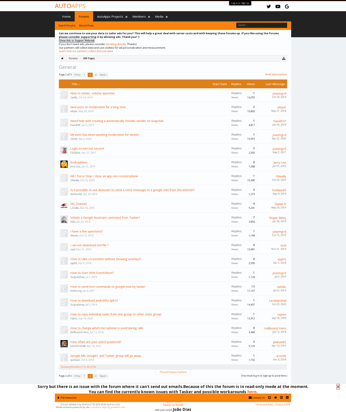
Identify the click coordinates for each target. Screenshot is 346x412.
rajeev (73, 318)
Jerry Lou (75, 166)
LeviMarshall (277, 300)
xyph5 (73, 263)
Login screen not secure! (87, 148)
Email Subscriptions (276, 74)
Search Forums (66, 25)
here (251, 391)
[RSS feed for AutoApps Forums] (287, 397)
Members (139, 16)
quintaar (75, 360)
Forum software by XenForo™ (90, 404)
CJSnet (73, 139)
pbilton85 (279, 342)
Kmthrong (75, 290)
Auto (70, 6)
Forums (84, 16)
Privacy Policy (282, 404)
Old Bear (75, 152)
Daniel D (280, 204)
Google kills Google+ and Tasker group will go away (105, 356)
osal (72, 249)
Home (66, 16)
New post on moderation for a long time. (98, 107)
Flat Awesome (68, 397)
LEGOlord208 (77, 346)
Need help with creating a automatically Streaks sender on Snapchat (117, 121)
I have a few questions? (86, 231)
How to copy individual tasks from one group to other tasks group (115, 314)
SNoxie (74, 235)
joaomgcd (279, 93)
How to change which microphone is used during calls (106, 328)
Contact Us (258, 397)
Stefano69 (76, 194)
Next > (103, 74)
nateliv (281, 287)
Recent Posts (86, 25)
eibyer (73, 111)
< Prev (76, 74)
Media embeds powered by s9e (73, 407)
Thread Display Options (173, 372)
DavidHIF (75, 125)
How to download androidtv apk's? (94, 300)
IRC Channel (78, 204)
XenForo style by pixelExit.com (108, 407)
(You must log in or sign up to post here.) (264, 375)
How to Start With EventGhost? (92, 273)
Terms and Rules (264, 404)
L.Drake (74, 208)
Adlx (72, 221)
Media (159, 16)
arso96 (281, 356)
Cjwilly (73, 97)
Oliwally (74, 180)
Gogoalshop (77, 277)
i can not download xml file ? (89, 245)
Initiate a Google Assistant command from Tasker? (105, 217)
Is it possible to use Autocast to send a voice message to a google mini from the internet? (132, 190)
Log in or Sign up (240, 2)
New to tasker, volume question (92, 93)
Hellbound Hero (79, 332)
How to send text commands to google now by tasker (107, 286)
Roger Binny (277, 218)
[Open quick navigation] (284, 58)
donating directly (116, 44)
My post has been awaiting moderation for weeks (104, 135)
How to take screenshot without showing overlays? (105, 259)
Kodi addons (79, 162)
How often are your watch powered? (95, 342)
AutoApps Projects (110, 16)
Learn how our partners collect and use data (86, 51)
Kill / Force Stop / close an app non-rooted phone (104, 176)
